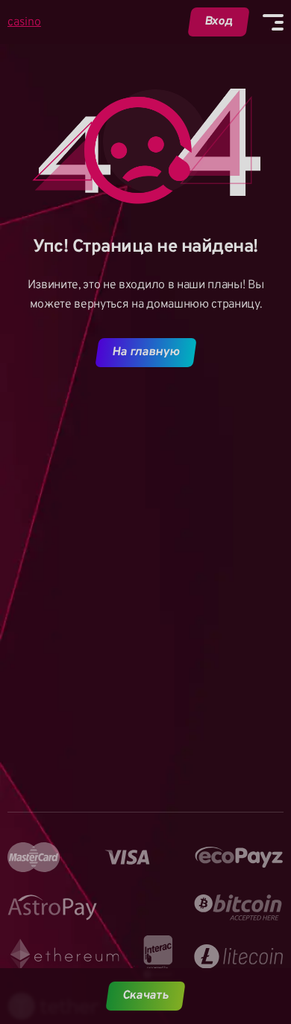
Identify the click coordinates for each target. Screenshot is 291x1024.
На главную (145, 352)
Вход (219, 21)
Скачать (146, 995)
